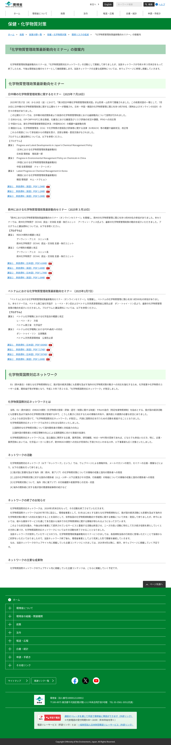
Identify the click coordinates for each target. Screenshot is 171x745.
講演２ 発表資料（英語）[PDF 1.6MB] (26, 277)
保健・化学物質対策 (56, 34)
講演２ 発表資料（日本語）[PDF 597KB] (27, 354)
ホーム (17, 13)
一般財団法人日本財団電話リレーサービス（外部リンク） (106, 724)
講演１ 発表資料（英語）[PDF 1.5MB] (26, 186)
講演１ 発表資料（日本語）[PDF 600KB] (27, 344)
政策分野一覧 (35, 34)
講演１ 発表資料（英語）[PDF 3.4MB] (26, 268)
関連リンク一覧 (41, 680)
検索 (150, 4)
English (108, 4)
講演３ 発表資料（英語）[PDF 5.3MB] (26, 196)
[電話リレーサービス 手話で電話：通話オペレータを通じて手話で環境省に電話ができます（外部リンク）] (49, 717)
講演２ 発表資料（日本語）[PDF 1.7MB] (27, 272)
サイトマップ (14, 680)
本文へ (93, 4)
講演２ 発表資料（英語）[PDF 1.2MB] (26, 191)
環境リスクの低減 (80, 34)
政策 (22, 34)
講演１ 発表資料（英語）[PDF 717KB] (26, 349)
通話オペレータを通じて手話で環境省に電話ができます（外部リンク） (99, 716)
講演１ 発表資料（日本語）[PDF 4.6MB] (27, 263)
